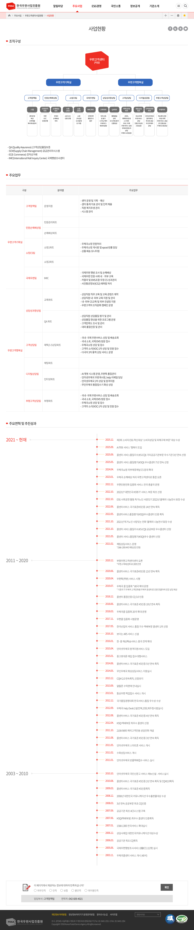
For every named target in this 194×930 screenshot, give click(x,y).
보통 (66, 890)
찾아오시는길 (102, 914)
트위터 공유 (175, 28)
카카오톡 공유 (185, 28)
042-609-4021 (76, 898)
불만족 (78, 890)
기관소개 (154, 6)
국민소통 (116, 6)
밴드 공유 (180, 28)
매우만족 (41, 890)
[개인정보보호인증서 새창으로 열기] (170, 919)
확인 (167, 887)
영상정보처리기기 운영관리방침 (81, 914)
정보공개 (135, 6)
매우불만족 (93, 890)
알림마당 (58, 6)
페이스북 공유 (170, 28)
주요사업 (77, 6)
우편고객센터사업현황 (34, 15)
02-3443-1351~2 (104, 921)
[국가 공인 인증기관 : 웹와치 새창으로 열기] (182, 919)
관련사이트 (141, 914)
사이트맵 (113, 914)
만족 (55, 890)
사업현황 (50, 15)
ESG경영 (96, 6)
